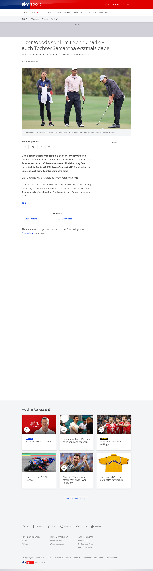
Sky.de (24, 541)
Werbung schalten (57, 544)
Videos (32, 12)
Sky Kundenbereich (85, 548)
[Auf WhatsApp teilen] (41, 147)
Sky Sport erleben (112, 4)
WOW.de (25, 544)
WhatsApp (99, 526)
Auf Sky (54, 19)
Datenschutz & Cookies (62, 558)
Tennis (75, 12)
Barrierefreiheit (111, 558)
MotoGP (66, 12)
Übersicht (35, 19)
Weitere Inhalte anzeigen (76, 498)
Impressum (40, 558)
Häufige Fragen (27, 558)
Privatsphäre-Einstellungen (93, 558)
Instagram (68, 526)
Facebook (39, 526)
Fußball (48, 12)
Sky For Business (56, 541)
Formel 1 (57, 12)
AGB (49, 558)
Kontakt (77, 558)
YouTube (83, 526)
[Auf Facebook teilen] (25, 147)
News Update (29, 233)
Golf (82, 12)
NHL (94, 12)
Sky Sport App (83, 541)
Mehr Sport (103, 12)
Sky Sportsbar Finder (85, 544)
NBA (88, 12)
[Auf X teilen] (33, 147)
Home (24, 12)
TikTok (54, 526)
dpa (24, 202)
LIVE (41, 12)
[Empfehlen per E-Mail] (48, 147)
